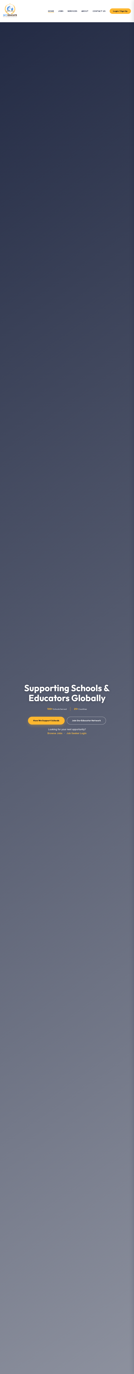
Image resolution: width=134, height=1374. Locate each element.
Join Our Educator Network (86, 720)
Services (72, 11)
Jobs (60, 11)
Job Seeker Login (76, 733)
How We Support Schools (46, 720)
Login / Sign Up (120, 11)
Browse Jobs (55, 733)
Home (51, 11)
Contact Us (99, 11)
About (84, 11)
